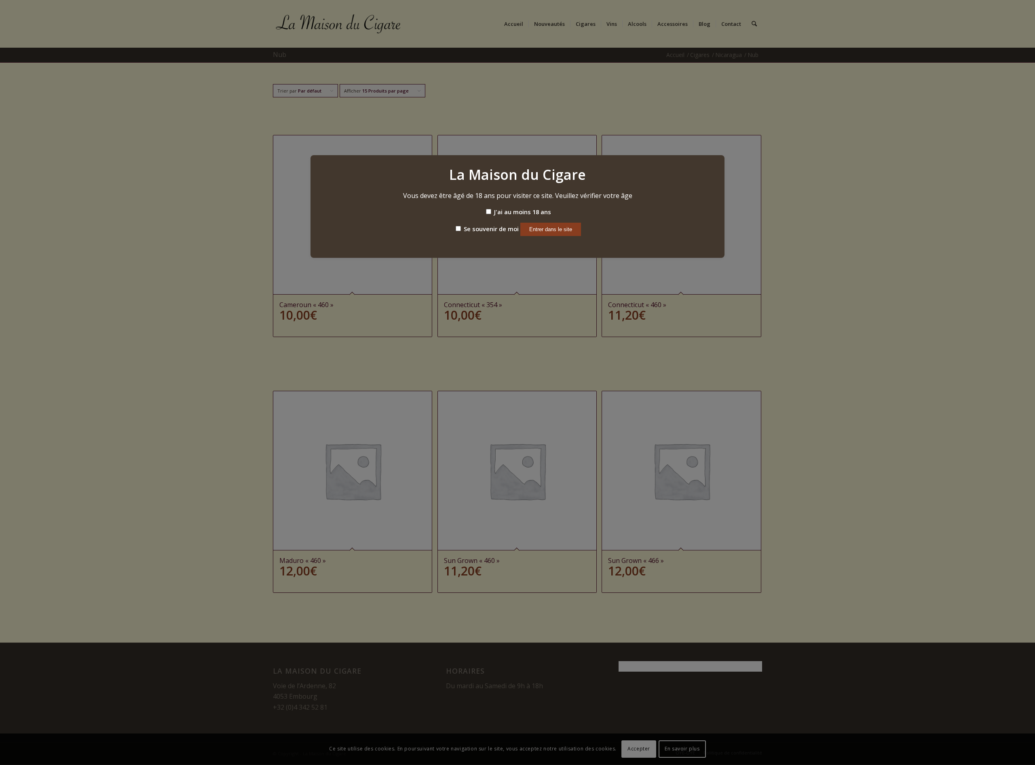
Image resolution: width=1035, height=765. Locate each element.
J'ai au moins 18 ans (521, 212)
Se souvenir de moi (490, 229)
